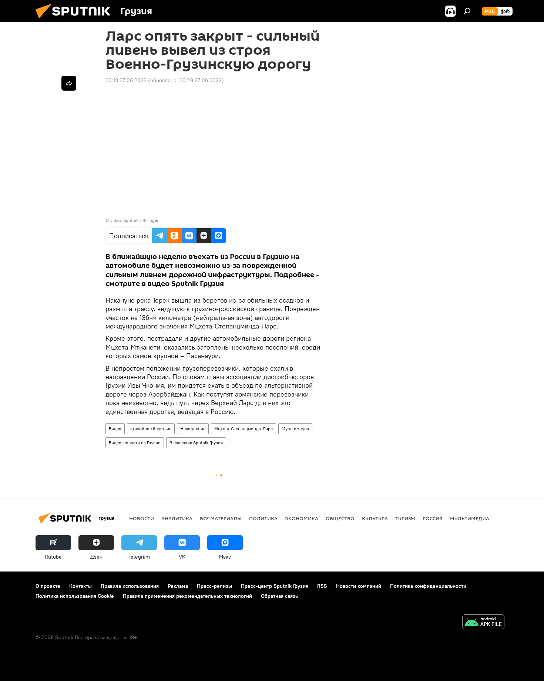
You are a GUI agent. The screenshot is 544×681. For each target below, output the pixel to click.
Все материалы (221, 518)
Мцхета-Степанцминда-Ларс (243, 428)
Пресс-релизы (214, 586)
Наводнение (192, 428)
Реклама (178, 586)
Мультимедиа (295, 428)
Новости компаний (358, 586)
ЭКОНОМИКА (301, 518)
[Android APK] (483, 622)
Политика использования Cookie (75, 596)
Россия (433, 518)
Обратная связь (279, 596)
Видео (115, 428)
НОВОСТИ (141, 518)
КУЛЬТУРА (375, 518)
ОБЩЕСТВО (340, 518)
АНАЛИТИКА (176, 518)
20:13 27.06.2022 (126, 80)
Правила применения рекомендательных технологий (187, 596)
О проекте (48, 586)
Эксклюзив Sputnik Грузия (196, 442)
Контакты (80, 586)
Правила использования (130, 586)
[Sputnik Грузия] (75, 20)
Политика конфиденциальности (428, 586)
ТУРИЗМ (405, 518)
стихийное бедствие (150, 428)
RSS (322, 586)
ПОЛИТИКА (263, 518)
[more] (68, 83)
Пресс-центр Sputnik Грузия (274, 586)
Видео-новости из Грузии (135, 442)
